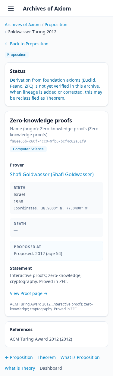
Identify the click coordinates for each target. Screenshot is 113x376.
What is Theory (20, 368)
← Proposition (19, 357)
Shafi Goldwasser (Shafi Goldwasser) (52, 174)
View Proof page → (29, 293)
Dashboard (51, 368)
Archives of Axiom (47, 8)
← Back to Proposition (27, 44)
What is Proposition (80, 357)
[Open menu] (10, 8)
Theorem (47, 357)
